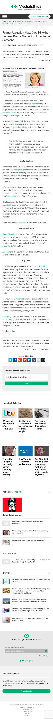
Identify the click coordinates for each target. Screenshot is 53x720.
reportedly (20, 299)
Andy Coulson (12, 52)
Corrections (27, 709)
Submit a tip (44, 60)
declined (22, 222)
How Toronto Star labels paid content (24, 462)
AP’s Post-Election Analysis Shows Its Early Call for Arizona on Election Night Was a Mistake (30, 610)
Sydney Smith (11, 45)
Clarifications (28, 711)
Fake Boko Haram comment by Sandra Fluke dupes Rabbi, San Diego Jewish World (31, 561)
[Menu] (4, 16)
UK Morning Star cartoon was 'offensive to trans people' (25, 426)
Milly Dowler (31, 55)
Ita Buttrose (21, 55)
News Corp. (40, 55)
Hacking (11, 21)
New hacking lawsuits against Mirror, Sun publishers (27, 522)
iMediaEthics (26, 6)
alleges (33, 103)
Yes (40, 655)
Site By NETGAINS (38, 704)
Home (4, 21)
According (6, 252)
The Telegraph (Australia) (24, 57)
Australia (21, 52)
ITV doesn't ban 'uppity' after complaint (8, 425)
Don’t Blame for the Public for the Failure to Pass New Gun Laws (30, 619)
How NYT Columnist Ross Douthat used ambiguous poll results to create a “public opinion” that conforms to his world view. (31, 591)
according (13, 115)
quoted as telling (20, 127)
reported (13, 187)
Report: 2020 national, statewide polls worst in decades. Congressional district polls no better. (29, 600)
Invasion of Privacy (10, 55)
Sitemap (27, 713)
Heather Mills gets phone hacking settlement (28, 540)
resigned (18, 169)
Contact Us (28, 715)
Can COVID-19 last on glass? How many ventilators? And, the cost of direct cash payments (41, 467)
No (45, 655)
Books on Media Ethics (27, 707)
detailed (41, 266)
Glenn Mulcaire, (9, 234)
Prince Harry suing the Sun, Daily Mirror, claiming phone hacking (8, 467)
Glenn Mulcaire (37, 52)
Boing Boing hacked (12, 515)
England (28, 52)
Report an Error (30, 349)
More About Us (26, 691)
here (14, 331)
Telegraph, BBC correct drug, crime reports (40, 425)
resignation (12, 196)
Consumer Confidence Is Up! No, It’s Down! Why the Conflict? (31, 580)
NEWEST (6, 573)
